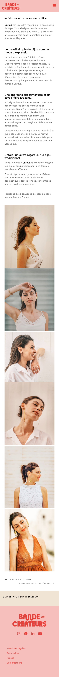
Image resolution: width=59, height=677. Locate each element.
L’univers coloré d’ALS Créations (34, 583)
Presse (10, 658)
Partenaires (13, 653)
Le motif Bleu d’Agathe (20, 579)
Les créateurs (14, 662)
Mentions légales (16, 648)
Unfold (8, 25)
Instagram (31, 597)
